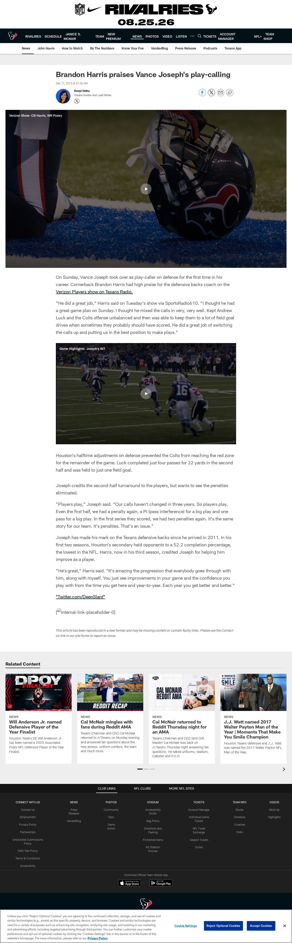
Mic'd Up (274, 809)
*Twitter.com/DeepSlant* (80, 596)
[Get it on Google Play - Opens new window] (160, 885)
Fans (111, 817)
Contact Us (28, 809)
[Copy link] (229, 93)
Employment (28, 817)
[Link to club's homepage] (12, 35)
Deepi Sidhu (82, 90)
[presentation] (285, 769)
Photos (111, 802)
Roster (240, 809)
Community (111, 809)
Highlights (274, 817)
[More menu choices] (192, 36)
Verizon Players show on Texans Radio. (94, 291)
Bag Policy (152, 820)
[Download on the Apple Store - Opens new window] (129, 883)
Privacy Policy (27, 824)
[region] (146, 926)
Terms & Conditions (28, 858)
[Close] (285, 926)
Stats (239, 832)
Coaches (239, 824)
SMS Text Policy (28, 850)
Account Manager (199, 809)
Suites (199, 847)
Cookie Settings (186, 925)
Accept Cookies (261, 925)
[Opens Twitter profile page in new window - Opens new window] (77, 101)
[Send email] (220, 95)
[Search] (199, 36)
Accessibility (27, 865)
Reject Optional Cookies (223, 925)
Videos (274, 802)
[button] (146, 188)
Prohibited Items (153, 839)
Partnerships (28, 832)
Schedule (239, 817)
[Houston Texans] (146, 904)
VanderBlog (74, 820)
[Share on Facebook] (202, 95)
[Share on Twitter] (211, 95)
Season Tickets (199, 839)
